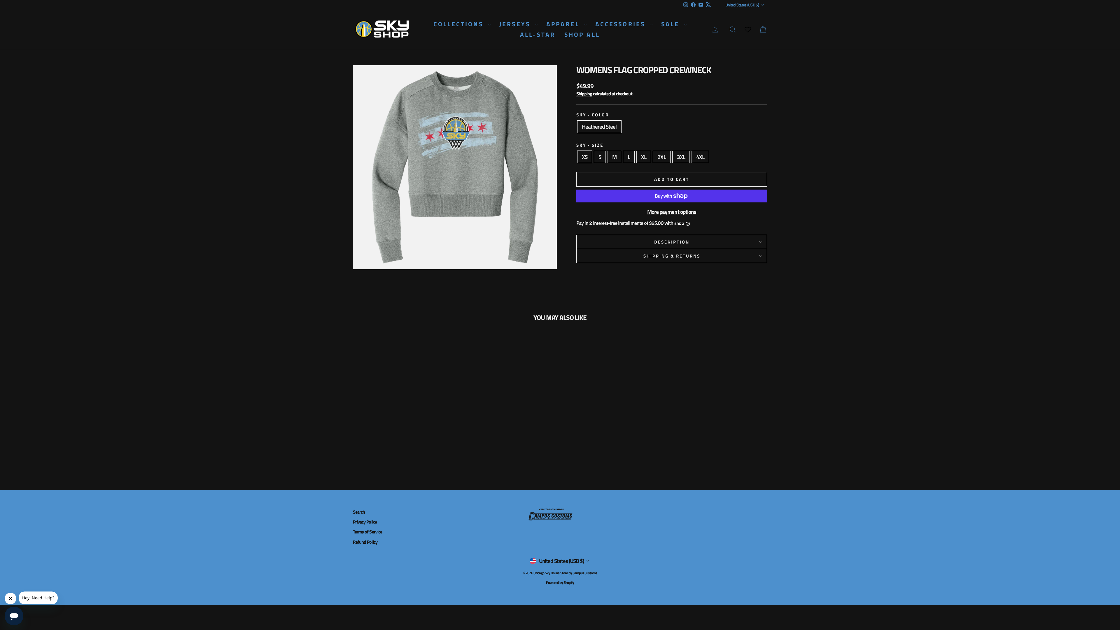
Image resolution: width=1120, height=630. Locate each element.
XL (643, 157)
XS (584, 157)
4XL (700, 157)
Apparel (564, 24)
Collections (459, 24)
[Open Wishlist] (748, 29)
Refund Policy (365, 541)
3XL (681, 157)
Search (359, 511)
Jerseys (516, 24)
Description (672, 242)
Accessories (621, 24)
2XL (661, 157)
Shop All (582, 34)
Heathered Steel (599, 126)
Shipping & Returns (671, 256)
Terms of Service (367, 531)
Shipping (584, 93)
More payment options (671, 212)
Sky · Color (592, 115)
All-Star (538, 34)
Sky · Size (589, 145)
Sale (671, 24)
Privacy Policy (365, 521)
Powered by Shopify (560, 582)
